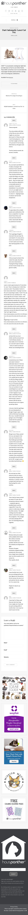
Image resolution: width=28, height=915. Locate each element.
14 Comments (14, 83)
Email (5, 650)
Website (6, 657)
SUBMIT (13, 874)
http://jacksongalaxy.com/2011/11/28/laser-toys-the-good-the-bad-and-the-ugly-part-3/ (15, 315)
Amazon (11, 77)
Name (5, 642)
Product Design (14, 28)
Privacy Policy (14, 906)
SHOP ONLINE (14, 13)
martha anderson (14, 332)
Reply (14, 120)
